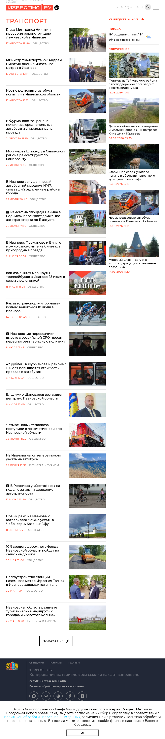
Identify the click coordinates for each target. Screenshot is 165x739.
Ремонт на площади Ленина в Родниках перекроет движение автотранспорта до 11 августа (33, 216)
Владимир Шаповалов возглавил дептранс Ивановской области (34, 396)
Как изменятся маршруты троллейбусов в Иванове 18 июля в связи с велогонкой (35, 277)
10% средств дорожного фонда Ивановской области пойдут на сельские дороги (32, 550)
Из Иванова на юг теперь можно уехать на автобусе (33, 457)
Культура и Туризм (44, 465)
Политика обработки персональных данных (56, 686)
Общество (41, 43)
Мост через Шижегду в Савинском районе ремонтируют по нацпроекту (35, 155)
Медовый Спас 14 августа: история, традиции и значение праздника (132, 263)
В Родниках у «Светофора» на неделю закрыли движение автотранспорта (33, 489)
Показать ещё (56, 641)
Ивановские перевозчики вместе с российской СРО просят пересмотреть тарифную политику (35, 337)
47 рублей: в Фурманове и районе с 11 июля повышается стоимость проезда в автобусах (36, 368)
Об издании (36, 662)
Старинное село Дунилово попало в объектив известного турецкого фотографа (132, 175)
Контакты (56, 662)
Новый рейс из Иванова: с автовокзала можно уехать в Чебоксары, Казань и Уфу (30, 520)
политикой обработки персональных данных (42, 717)
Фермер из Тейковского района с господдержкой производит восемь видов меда (133, 84)
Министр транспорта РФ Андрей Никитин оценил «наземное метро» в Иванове (34, 64)
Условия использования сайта (47, 680)
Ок (82, 732)
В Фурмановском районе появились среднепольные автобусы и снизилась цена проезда (29, 126)
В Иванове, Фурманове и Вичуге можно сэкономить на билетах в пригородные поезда (33, 246)
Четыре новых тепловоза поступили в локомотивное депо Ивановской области (34, 429)
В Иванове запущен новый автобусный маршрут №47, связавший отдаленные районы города (33, 187)
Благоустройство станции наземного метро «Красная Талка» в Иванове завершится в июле (35, 581)
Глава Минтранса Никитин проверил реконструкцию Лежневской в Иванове (28, 33)
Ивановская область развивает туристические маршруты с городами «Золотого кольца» (32, 611)
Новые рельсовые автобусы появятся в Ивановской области (33, 92)
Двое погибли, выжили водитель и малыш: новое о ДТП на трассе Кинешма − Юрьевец (133, 129)
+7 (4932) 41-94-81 (129, 7)
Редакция (74, 662)
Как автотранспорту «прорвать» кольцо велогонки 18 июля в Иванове (33, 307)
